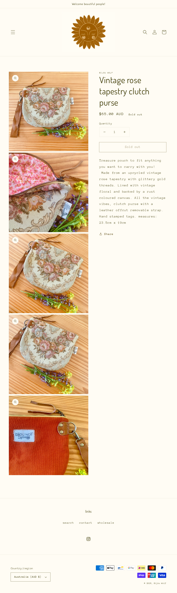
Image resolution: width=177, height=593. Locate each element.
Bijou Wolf (160, 583)
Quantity (105, 123)
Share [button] (109, 234)
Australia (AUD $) (27, 576)
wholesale (106, 522)
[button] (13, 32)
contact (85, 522)
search (68, 522)
